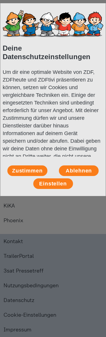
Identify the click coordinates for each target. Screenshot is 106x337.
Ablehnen (79, 171)
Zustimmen (27, 171)
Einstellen (53, 184)
